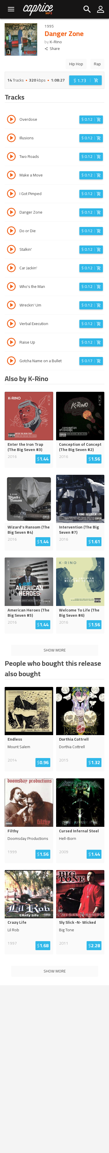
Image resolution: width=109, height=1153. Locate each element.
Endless (15, 739)
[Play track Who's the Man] (11, 287)
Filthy (13, 830)
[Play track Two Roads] (11, 157)
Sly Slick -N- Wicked (77, 922)
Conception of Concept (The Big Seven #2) (80, 447)
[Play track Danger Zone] (11, 213)
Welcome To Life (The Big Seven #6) (79, 612)
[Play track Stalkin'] (11, 250)
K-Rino (56, 42)
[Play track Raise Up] (11, 343)
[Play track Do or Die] (11, 231)
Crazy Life (17, 922)
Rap (97, 64)
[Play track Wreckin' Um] (11, 306)
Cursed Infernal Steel (79, 830)
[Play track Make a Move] (11, 176)
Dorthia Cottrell (74, 739)
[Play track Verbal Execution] (11, 324)
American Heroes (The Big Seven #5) (28, 612)
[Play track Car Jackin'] (11, 269)
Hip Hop (76, 64)
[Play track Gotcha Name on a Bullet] (11, 361)
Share (55, 49)
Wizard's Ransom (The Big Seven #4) (29, 529)
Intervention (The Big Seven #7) (79, 529)
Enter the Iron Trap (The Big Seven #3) (25, 447)
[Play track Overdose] (11, 120)
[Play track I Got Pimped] (11, 194)
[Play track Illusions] (11, 138)
